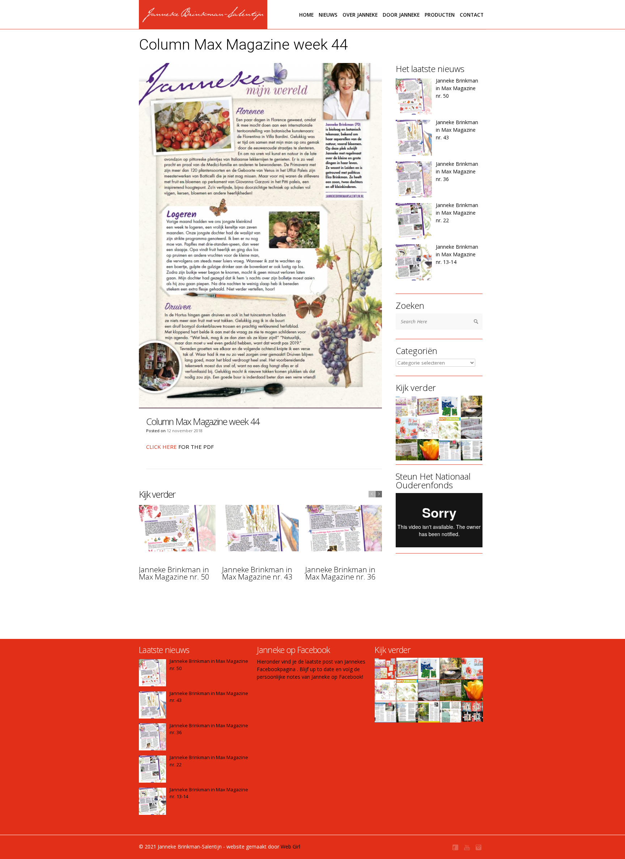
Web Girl (290, 846)
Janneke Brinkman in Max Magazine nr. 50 (174, 573)
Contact (472, 14)
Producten (440, 14)
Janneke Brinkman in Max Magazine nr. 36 (340, 573)
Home (306, 14)
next (378, 494)
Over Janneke (360, 14)
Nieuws (328, 14)
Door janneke (401, 14)
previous (372, 494)
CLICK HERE (161, 446)
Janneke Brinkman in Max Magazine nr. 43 (257, 573)
